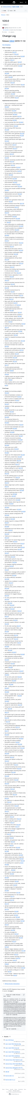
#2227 (7, 811)
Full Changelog (6, 44)
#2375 (20, 468)
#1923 (14, 960)
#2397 (7, 404)
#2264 (7, 734)
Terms (3, 1089)
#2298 (14, 178)
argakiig (6, 27)
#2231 (16, 271)
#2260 (7, 235)
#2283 (20, 194)
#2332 (7, 599)
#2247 (12, 246)
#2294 (19, 677)
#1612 (15, 975)
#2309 (7, 73)
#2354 (7, 534)
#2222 (7, 280)
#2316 (6, 631)
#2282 (7, 197)
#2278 (10, 708)
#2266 (21, 226)
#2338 (7, 579)
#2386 (20, 439)
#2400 (7, 107)
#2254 (12, 757)
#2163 (6, 88)
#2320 (15, 620)
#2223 (19, 819)
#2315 (12, 161)
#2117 (6, 365)
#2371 (6, 486)
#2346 (7, 129)
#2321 (6, 616)
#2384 (7, 445)
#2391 (21, 424)
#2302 (13, 663)
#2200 (18, 847)
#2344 (14, 562)
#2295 (7, 675)
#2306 (22, 56)
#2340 (14, 575)
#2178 (18, 892)
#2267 (9, 222)
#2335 (7, 141)
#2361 (19, 509)
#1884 (6, 964)
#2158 (22, 921)
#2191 (22, 84)
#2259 (20, 744)
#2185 (13, 870)
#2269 (14, 216)
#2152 (16, 934)
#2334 (7, 588)
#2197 (19, 62)
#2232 (12, 267)
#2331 (14, 52)
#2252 (7, 761)
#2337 (11, 583)
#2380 (20, 457)
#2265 (17, 230)
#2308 (10, 650)
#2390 (15, 428)
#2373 (17, 477)
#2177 (12, 896)
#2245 (7, 783)
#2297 (21, 671)
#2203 (13, 841)
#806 (10, 380)
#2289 (14, 680)
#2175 (6, 327)
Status (15, 1089)
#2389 (12, 432)
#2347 (7, 553)
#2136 (23, 950)
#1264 (6, 374)
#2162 (16, 915)
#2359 (7, 515)
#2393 (7, 417)
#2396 (7, 408)
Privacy (7, 1089)
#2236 (16, 254)
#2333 (7, 595)
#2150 (20, 937)
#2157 (6, 924)
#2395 (11, 411)
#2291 (18, 184)
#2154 (21, 350)
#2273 (17, 727)
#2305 (7, 660)
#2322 (19, 611)
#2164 (15, 335)
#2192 (23, 324)
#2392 (7, 422)
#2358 (13, 519)
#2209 (11, 838)
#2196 (19, 316)
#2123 (16, 954)
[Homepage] (14, 2)
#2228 (11, 276)
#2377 (17, 464)
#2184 (12, 874)
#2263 (21, 738)
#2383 (16, 449)
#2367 (14, 496)
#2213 (12, 830)
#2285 (7, 190)
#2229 (16, 806)
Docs (25, 1089)
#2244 (12, 82)
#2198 (11, 310)
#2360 (23, 511)
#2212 (9, 834)
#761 (6, 385)
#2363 (7, 507)
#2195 (21, 855)
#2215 (21, 295)
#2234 (9, 802)
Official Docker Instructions (12, 983)
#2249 (13, 772)
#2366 (18, 500)
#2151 (16, 97)
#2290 (20, 186)
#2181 (15, 885)
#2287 (7, 688)
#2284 (19, 695)
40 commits (6, 30)
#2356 (7, 526)
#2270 (7, 212)
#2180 (6, 890)
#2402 (19, 396)
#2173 (6, 904)
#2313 (16, 639)
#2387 (21, 436)
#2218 (6, 288)
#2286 (7, 692)
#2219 (18, 824)
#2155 (6, 346)
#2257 (7, 241)
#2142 (15, 361)
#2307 (14, 652)
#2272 (16, 207)
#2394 (14, 110)
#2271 (6, 731)
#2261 (17, 742)
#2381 (22, 455)
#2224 (12, 817)
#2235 (7, 259)
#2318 (6, 624)
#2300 (11, 175)
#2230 (19, 273)
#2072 (18, 958)
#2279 (20, 705)
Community (20, 1089)
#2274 (22, 203)
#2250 (19, 768)
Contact (10, 1090)
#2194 (21, 859)
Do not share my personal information (14, 1092)
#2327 (15, 148)
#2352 (15, 541)
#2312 (13, 165)
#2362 (21, 122)
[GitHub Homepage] (10, 1094)
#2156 (13, 94)
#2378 (19, 460)
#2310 (16, 54)
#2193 (10, 322)
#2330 (10, 603)
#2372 (7, 483)
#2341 (6, 570)
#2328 (12, 609)
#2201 (11, 845)
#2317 (18, 626)
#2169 (16, 911)
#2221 (12, 60)
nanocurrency (7, 7)
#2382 (7, 452)
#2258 (22, 748)
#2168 (20, 66)
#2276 (7, 718)
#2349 (16, 126)
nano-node (15, 7)
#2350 (22, 547)
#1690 (11, 370)
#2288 (11, 684)
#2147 (14, 941)
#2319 (6, 158)
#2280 (7, 701)
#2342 (11, 566)
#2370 (19, 116)
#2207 (15, 303)
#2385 (15, 114)
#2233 (21, 263)
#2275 (8, 721)
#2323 (12, 154)
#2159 (23, 341)
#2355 (10, 530)
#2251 (16, 765)
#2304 (18, 167)
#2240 (21, 250)
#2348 (19, 549)
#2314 (16, 635)
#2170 (6, 909)
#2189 (6, 864)
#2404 (7, 393)
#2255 (21, 243)
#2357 (7, 522)
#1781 (9, 971)
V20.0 (7, 14)
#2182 (16, 881)
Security (11, 1089)
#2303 (19, 171)
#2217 (17, 826)
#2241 (6, 798)
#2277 (7, 712)
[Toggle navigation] (2, 2)
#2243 (15, 794)
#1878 (23, 968)
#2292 (15, 182)
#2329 (12, 605)
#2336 (21, 135)
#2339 (22, 133)
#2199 (6, 851)
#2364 (11, 503)
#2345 (13, 557)
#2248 (7, 776)
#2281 (10, 201)
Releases (3, 14)
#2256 (7, 753)
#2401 (17, 400)
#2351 (22, 543)
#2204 (18, 305)
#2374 (7, 473)
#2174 (12, 900)
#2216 (12, 291)
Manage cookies (16, 1090)
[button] (24, 995)
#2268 (18, 218)
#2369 (22, 490)
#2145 (6, 947)
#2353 (7, 538)
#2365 (14, 120)
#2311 (19, 642)
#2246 (16, 780)
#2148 (15, 357)
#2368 (15, 494)
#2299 (10, 77)
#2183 (6, 877)
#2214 (11, 299)
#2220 (12, 284)
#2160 (17, 917)
